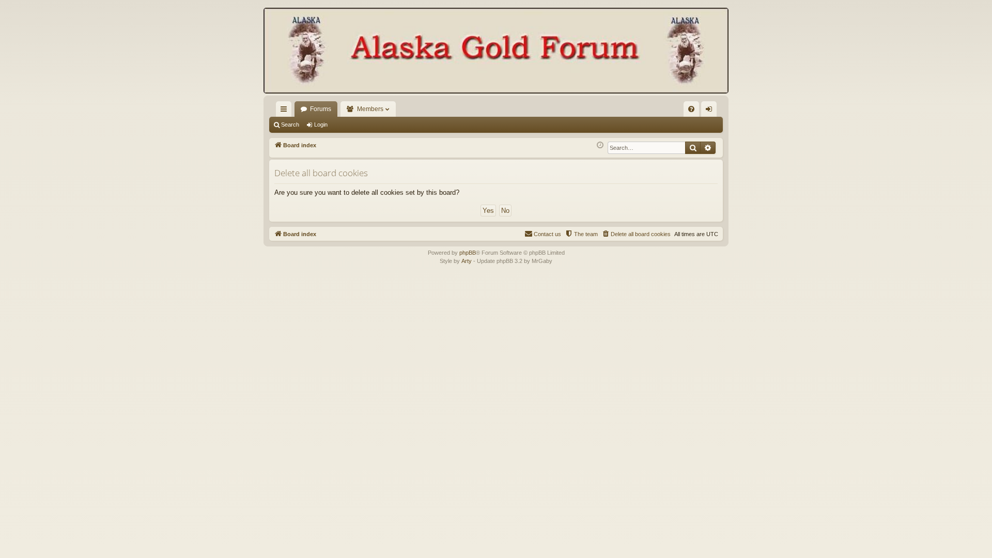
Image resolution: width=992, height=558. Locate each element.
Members (370, 109)
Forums (320, 109)
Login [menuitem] (711, 111)
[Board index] (496, 52)
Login (321, 124)
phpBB (467, 253)
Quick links (285, 111)
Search (290, 124)
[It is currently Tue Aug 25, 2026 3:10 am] (600, 145)
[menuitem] (691, 109)
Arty (466, 261)
